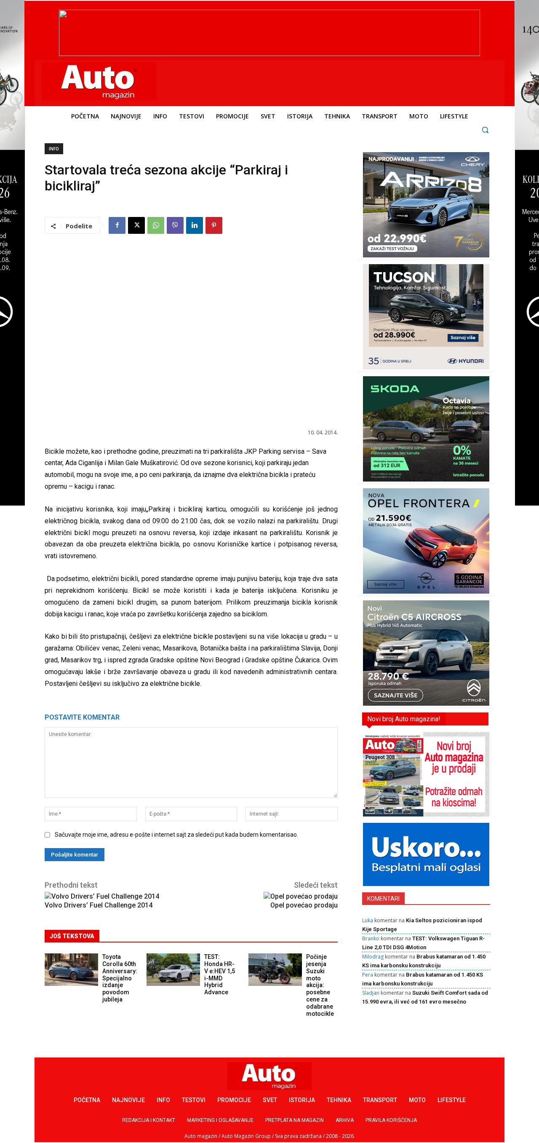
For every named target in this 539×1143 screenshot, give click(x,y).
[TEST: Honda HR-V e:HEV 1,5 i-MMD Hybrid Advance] (173, 969)
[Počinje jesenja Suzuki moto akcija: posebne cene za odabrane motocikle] (275, 969)
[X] (136, 225)
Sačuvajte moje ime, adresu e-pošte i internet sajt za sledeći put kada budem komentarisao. (176, 834)
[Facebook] (117, 225)
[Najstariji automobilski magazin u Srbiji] (99, 81)
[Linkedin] (194, 225)
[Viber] (175, 225)
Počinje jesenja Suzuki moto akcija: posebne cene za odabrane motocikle (320, 985)
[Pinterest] (213, 225)
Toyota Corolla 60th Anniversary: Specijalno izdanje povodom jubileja (119, 978)
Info (54, 149)
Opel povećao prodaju (304, 905)
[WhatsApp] (155, 225)
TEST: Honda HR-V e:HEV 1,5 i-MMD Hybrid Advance (219, 974)
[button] (485, 129)
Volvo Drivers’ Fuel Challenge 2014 (98, 905)
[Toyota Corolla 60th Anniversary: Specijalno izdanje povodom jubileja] (71, 969)
